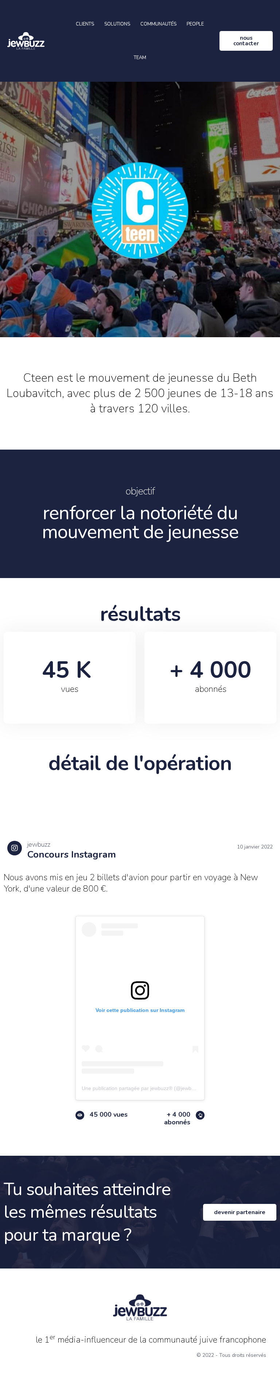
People (195, 24)
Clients (85, 24)
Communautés (158, 24)
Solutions (117, 24)
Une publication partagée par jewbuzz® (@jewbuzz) (141, 1088)
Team (140, 57)
